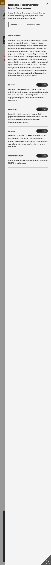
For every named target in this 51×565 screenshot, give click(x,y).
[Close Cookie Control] (47, 3)
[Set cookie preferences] (46, 560)
